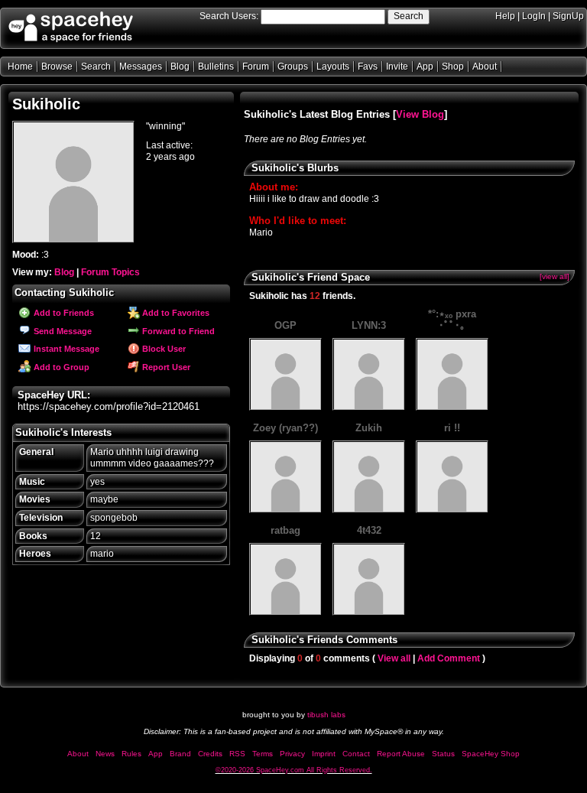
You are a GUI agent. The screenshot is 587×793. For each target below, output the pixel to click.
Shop (453, 66)
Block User (163, 348)
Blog (180, 66)
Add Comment (448, 658)
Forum (255, 66)
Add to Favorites (174, 312)
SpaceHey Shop (491, 753)
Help (505, 16)
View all (394, 658)
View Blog (420, 114)
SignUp (568, 16)
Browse (57, 66)
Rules (131, 753)
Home (20, 66)
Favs (368, 66)
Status (443, 753)
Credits (210, 753)
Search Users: (228, 16)
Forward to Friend (177, 331)
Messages (140, 66)
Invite (397, 66)
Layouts (332, 66)
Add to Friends (62, 312)
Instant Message (65, 348)
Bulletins (216, 66)
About (484, 66)
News (105, 753)
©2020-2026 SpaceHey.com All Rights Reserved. (294, 770)
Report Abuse (401, 753)
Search (408, 16)
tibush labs (326, 714)
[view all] (554, 276)
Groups (292, 66)
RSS (237, 753)
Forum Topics (110, 272)
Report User (165, 367)
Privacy (292, 753)
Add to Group (60, 367)
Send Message (61, 331)
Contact (356, 753)
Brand (180, 753)
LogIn (534, 16)
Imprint (324, 753)
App (425, 66)
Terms (262, 753)
